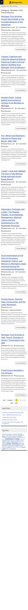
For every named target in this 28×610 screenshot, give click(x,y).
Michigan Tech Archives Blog (9, 6)
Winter (7, 448)
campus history (15, 436)
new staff (13, 444)
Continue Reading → (21, 49)
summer (14, 447)
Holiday (8, 441)
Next (11, 403)
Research (4, 446)
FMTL (21, 439)
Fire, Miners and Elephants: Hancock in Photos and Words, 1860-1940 (13, 138)
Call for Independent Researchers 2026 (11, 414)
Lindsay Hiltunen (22, 27)
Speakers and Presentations (15, 309)
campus (3, 436)
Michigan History (16, 443)
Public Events (5, 309)
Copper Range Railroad (11, 437)
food (23, 439)
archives (3, 434)
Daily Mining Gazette (21, 437)
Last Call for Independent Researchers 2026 (13, 412)
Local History (8, 444)
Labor (20, 442)
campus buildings (9, 436)
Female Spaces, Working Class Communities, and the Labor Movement (13, 302)
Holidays (12, 441)
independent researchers (19, 441)
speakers (17, 446)
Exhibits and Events (16, 30)
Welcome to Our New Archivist (9, 419)
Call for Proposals (21, 434)
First (4, 400)
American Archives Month (18, 434)
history (4, 441)
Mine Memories (7, 444)
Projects (23, 444)
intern (4, 443)
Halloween (22, 440)
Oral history (18, 444)
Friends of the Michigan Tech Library (9, 440)
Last (16, 403)
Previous (9, 400)
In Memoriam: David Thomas (9, 417)
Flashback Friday (12, 438)
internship (15, 443)
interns (8, 443)
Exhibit (3, 439)
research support (10, 446)
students (9, 447)
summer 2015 (18, 447)
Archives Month (9, 434)
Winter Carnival (12, 448)
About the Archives (7, 30)
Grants (18, 440)
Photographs (5, 146)
